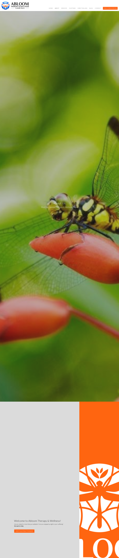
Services (64, 8)
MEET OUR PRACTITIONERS (24, 531)
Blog (91, 8)
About (57, 8)
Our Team (72, 8)
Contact (98, 8)
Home (51, 8)
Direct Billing (82, 8)
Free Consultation (110, 8)
